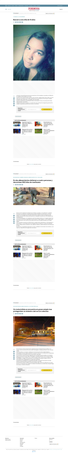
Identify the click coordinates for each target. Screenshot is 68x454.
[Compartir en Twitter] (19, 22)
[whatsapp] (15, 22)
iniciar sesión (31, 164)
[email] (20, 22)
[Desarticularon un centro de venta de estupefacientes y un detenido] (38, 124)
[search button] (6, 5)
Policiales (31, 5)
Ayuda (61, 449)
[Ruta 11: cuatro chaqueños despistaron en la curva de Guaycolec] (38, 131)
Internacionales (21, 5)
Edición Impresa (59, 5)
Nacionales (26, 5)
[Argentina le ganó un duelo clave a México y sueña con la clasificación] (17, 124)
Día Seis (13, 5)
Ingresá (61, 9)
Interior (16, 5)
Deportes (9, 5)
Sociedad (38, 5)
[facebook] (17, 22)
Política (34, 5)
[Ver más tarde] (14, 22)
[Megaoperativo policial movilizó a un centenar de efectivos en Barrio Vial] (17, 131)
